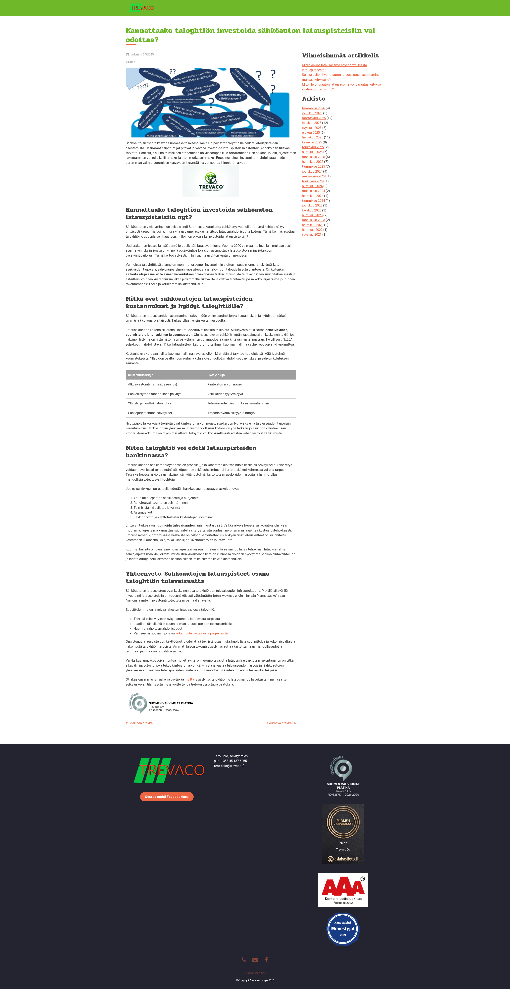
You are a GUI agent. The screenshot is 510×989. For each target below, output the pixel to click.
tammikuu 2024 (313, 201)
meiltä (189, 679)
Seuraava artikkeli (280, 723)
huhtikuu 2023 (312, 215)
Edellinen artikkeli (141, 723)
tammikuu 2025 (313, 166)
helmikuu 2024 (312, 196)
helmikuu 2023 (312, 225)
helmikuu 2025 (312, 162)
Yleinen (130, 62)
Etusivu (350, 8)
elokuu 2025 (311, 132)
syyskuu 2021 (312, 234)
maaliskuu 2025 (313, 157)
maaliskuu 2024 (313, 191)
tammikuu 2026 (313, 108)
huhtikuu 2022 (312, 230)
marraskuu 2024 (314, 176)
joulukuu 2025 (312, 113)
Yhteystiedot (374, 8)
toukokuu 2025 (313, 147)
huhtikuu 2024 (312, 186)
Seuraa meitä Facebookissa (166, 797)
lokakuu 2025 (311, 123)
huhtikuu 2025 (312, 152)
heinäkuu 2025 (312, 137)
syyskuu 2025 (312, 128)
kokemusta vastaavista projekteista (202, 633)
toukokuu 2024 (313, 181)
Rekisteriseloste (256, 972)
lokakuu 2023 (311, 210)
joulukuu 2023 (312, 205)
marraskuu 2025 (314, 118)
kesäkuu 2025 (312, 142)
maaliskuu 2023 (313, 220)
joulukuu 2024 (312, 171)
